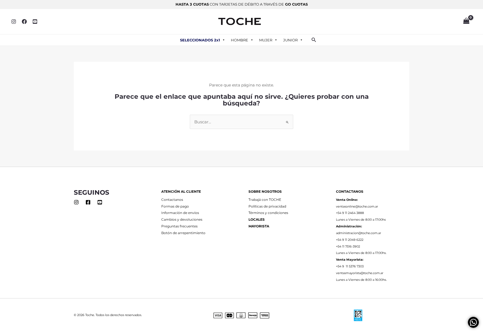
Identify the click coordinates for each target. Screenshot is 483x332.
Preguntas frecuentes (179, 226)
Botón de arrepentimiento (183, 233)
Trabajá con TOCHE (264, 200)
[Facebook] (24, 21)
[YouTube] (34, 21)
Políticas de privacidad (267, 206)
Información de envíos (180, 213)
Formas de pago (175, 206)
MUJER (265, 40)
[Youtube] (99, 202)
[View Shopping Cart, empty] (466, 21)
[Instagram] (13, 21)
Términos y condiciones (268, 213)
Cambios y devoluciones (181, 220)
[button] (313, 40)
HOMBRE (239, 40)
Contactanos (172, 200)
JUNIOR (290, 40)
